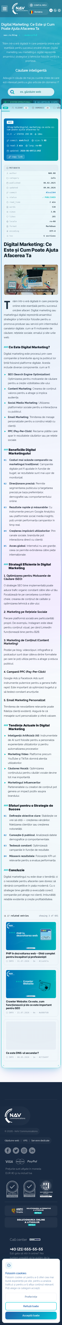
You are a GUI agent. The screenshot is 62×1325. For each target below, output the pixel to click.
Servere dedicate (40, 1140)
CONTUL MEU (40, 5)
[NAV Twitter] (16, 1150)
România (38, 12)
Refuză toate (31, 1306)
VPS (25, 1140)
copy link (17, 157)
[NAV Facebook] (8, 1150)
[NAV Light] (51, 10)
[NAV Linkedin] (32, 1150)
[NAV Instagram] (24, 1150)
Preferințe (31, 1296)
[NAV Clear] (59, 10)
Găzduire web (12, 1140)
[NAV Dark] (55, 10)
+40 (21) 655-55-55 (26, 1249)
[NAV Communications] (20, 8)
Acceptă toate (31, 1315)
